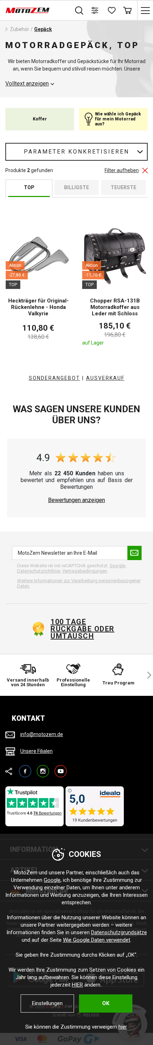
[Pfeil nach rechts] (146, 675)
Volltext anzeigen (27, 84)
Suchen (79, 10)
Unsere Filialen (36, 751)
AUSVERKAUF (105, 378)
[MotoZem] (28, 10)
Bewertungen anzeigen (76, 500)
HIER (77, 985)
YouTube (60, 768)
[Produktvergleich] (95, 10)
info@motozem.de (41, 734)
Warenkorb (127, 10)
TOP (29, 187)
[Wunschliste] (111, 10)
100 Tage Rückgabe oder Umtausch (83, 629)
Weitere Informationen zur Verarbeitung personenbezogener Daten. (79, 583)
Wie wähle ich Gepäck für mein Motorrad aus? (118, 119)
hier (122, 1027)
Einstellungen (47, 1003)
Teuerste (123, 187)
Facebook (25, 768)
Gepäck (43, 29)
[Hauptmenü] (145, 10)
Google (52, 880)
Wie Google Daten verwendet (96, 940)
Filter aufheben (122, 170)
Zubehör (19, 29)
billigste (76, 187)
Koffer (40, 119)
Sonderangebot (54, 378)
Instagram (43, 768)
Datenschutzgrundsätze (119, 932)
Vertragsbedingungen (84, 571)
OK (105, 1003)
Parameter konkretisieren (76, 151)
